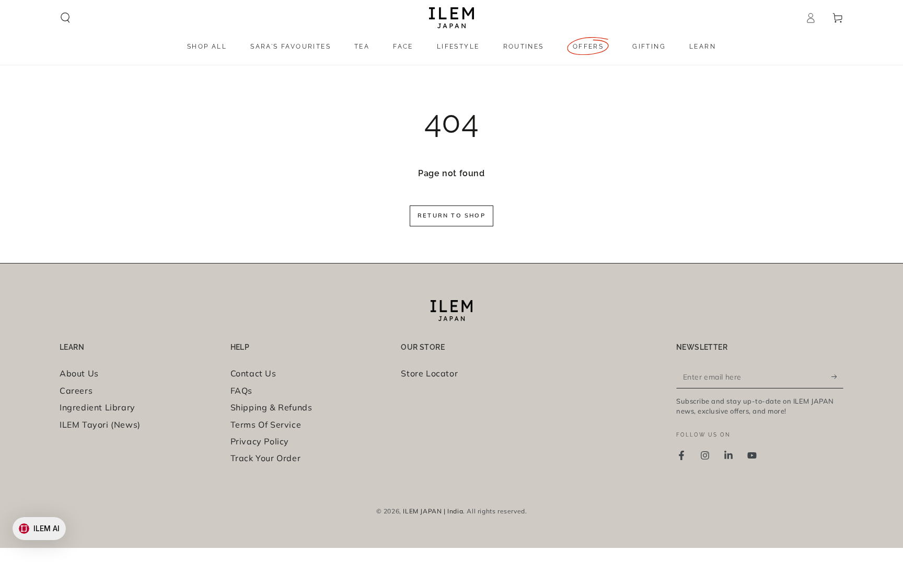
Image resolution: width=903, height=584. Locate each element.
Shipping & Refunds (271, 407)
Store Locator (429, 373)
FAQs (241, 390)
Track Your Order (265, 458)
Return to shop (451, 215)
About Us (79, 373)
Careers (76, 390)
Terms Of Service (266, 424)
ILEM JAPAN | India (433, 511)
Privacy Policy (259, 441)
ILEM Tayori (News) (100, 424)
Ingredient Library (97, 407)
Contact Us (253, 373)
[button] (65, 17)
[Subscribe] (837, 376)
